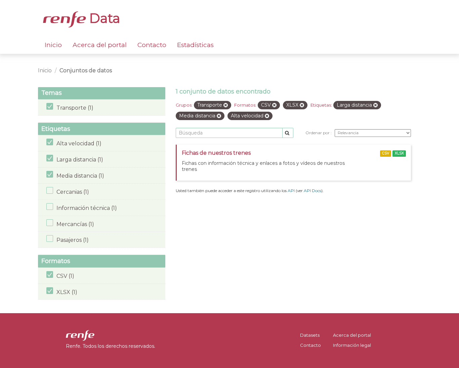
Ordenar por (318, 132)
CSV (385, 153)
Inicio (53, 45)
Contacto (151, 45)
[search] (287, 133)
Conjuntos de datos (85, 70)
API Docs (312, 190)
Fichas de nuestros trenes (216, 153)
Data (103, 18)
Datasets (310, 335)
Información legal (352, 345)
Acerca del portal (100, 45)
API (291, 190)
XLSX (399, 153)
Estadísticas (195, 45)
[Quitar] (225, 105)
